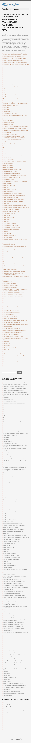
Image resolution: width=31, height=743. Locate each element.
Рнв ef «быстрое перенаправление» (11, 334)
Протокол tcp (6, 67)
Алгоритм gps (6, 187)
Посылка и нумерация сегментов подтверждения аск (14, 78)
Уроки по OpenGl (7, 720)
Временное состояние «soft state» (10, 316)
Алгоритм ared (6, 215)
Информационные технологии (10, 708)
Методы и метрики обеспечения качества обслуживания (15, 257)
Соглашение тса (7, 157)
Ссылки (5, 724)
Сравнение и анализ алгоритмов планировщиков (14, 195)
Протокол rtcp (6, 107)
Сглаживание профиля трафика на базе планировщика (15, 181)
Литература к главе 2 (7, 237)
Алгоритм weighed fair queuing (9, 189)
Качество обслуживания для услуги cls (11, 328)
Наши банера (6, 726)
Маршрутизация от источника (9, 283)
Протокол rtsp (6, 109)
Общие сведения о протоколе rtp (10, 105)
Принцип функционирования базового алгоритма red (14, 205)
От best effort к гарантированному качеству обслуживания (15, 126)
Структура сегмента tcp (8, 69)
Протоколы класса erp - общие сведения (12, 249)
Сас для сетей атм (7, 153)
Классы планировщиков (8, 179)
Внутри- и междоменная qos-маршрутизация (13, 253)
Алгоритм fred (6, 221)
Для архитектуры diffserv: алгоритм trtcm (12, 169)
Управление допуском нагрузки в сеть (11, 143)
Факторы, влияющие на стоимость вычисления (13, 292)
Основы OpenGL (6, 704)
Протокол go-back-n (7, 82)
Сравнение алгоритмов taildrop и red (11, 211)
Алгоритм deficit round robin (9, 185)
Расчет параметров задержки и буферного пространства (15, 324)
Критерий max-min (7, 132)
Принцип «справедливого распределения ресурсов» (14, 128)
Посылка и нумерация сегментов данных (12, 75)
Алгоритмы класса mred (8, 217)
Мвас (4, 151)
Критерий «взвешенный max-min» (10, 134)
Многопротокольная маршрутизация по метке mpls (14, 357)
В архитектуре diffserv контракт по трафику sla (13, 155)
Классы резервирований (8, 314)
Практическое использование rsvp (10, 318)
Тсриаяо (5, 88)
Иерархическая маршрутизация (10, 287)
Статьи (5, 722)
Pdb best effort (6, 341)
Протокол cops (6, 359)
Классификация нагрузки (8, 159)
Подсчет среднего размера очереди (11, 229)
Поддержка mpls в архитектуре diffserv (11, 361)
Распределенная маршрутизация (10, 285)
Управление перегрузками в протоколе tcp (12, 92)
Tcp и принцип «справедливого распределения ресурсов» (15, 130)
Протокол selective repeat (8, 84)
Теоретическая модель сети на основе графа (13, 261)
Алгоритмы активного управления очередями (13, 201)
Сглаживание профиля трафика (10, 171)
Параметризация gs (7, 326)
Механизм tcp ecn (7, 100)
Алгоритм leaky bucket (8, 165)
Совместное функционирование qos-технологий (13, 363)
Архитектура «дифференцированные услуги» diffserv (14, 330)
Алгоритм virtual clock (8, 191)
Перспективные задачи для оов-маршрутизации (13, 298)
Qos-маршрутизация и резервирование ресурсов (14, 271)
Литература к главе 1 (7, 111)
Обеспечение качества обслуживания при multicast (14, 265)
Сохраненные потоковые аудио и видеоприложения (14, 58)
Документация (6, 716)
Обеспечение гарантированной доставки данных (14, 73)
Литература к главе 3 (7, 300)
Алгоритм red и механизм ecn (9, 235)
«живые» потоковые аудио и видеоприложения (13, 60)
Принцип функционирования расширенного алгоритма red (16, 207)
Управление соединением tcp (9, 71)
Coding (4, 714)
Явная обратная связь (8, 124)
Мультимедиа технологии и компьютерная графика (14, 710)
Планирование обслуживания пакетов (11, 177)
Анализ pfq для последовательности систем (12, 193)
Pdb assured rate (6, 345)
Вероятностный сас (7, 149)
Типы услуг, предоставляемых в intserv (11, 310)
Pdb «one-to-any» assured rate (9, 347)
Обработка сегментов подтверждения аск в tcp (13, 86)
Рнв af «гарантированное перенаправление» (13, 336)
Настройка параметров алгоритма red (11, 209)
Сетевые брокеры (7, 351)
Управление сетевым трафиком (10, 113)
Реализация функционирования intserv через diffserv (14, 355)
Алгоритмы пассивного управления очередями (13, 199)
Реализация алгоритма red (9, 213)
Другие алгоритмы (7, 233)
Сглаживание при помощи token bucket (11, 173)
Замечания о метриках (8, 259)
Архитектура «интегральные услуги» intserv (12, 306)
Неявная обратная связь (8, 122)
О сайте (5, 729)
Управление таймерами (8, 80)
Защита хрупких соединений (9, 223)
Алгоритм (5, 231)
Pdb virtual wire (6, 343)
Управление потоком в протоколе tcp (11, 90)
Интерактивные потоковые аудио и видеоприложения (15, 62)
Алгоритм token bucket (8, 167)
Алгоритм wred (6, 219)
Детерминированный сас (8, 147)
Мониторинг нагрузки (8, 163)
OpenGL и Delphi (7, 706)
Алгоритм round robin (7, 183)
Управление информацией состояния (11, 263)
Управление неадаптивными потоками (11, 227)
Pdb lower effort (6, 349)
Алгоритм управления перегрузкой (10, 94)
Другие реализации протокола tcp (10, 98)
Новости (5, 702)
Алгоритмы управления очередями (11, 197)
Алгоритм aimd (6, 96)
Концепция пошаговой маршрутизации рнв (12, 332)
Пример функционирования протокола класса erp (14, 251)
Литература (6, 718)
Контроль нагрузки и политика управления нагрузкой (14, 161)
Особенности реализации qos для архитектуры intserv (15, 320)
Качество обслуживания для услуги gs (11, 322)
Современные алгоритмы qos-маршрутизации (13, 296)
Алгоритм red (6, 203)
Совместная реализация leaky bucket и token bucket (14, 175)
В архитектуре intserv (8, 145)
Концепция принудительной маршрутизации (13, 255)
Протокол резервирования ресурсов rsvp (12, 312)
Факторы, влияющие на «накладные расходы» (13, 294)
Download (5, 712)
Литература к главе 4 (7, 365)
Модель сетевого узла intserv (9, 308)
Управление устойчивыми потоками (11, 225)
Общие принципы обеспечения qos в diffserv (12, 353)
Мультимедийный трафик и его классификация (13, 56)
